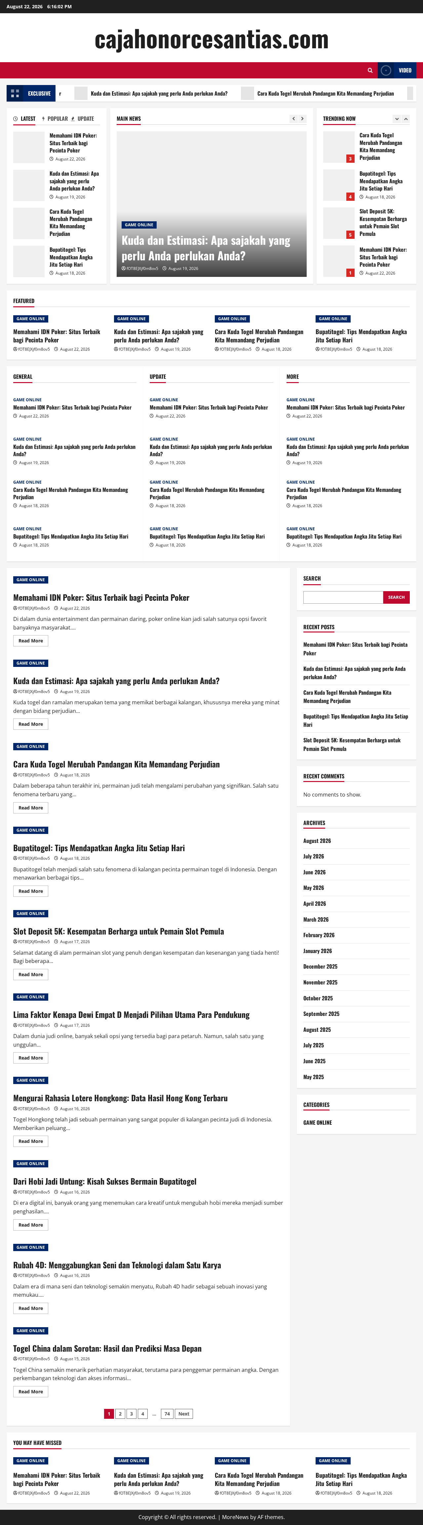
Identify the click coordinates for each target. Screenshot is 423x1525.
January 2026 (317, 951)
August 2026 (317, 841)
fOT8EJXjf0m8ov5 (142, 268)
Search (312, 578)
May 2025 (313, 1077)
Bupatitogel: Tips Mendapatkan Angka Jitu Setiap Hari (29, 261)
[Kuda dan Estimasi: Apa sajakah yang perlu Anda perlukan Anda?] (212, 204)
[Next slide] (302, 119)
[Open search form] (370, 70)
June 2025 (314, 1061)
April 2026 (314, 903)
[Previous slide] (293, 119)
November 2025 (320, 982)
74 (167, 1414)
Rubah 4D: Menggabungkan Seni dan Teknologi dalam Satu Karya (117, 1265)
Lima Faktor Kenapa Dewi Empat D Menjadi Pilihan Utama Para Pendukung (131, 1014)
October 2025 (318, 998)
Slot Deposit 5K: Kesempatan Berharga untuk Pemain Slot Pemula (339, 223)
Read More (33, 641)
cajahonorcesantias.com (212, 37)
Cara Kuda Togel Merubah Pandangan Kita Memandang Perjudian (303, 93)
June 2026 (314, 872)
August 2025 (317, 1029)
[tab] (27, 120)
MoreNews (235, 1517)
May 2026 (313, 888)
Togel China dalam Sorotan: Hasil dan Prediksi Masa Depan (107, 1348)
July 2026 (313, 856)
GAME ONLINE (139, 225)
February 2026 (319, 935)
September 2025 (321, 1014)
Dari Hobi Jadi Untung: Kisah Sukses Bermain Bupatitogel (105, 1181)
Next (183, 1414)
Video (405, 70)
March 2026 (316, 919)
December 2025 (320, 966)
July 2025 (313, 1045)
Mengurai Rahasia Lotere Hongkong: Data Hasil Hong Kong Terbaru (120, 1098)
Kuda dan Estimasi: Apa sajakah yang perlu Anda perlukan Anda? (136, 93)
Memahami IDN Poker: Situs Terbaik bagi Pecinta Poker (29, 147)
